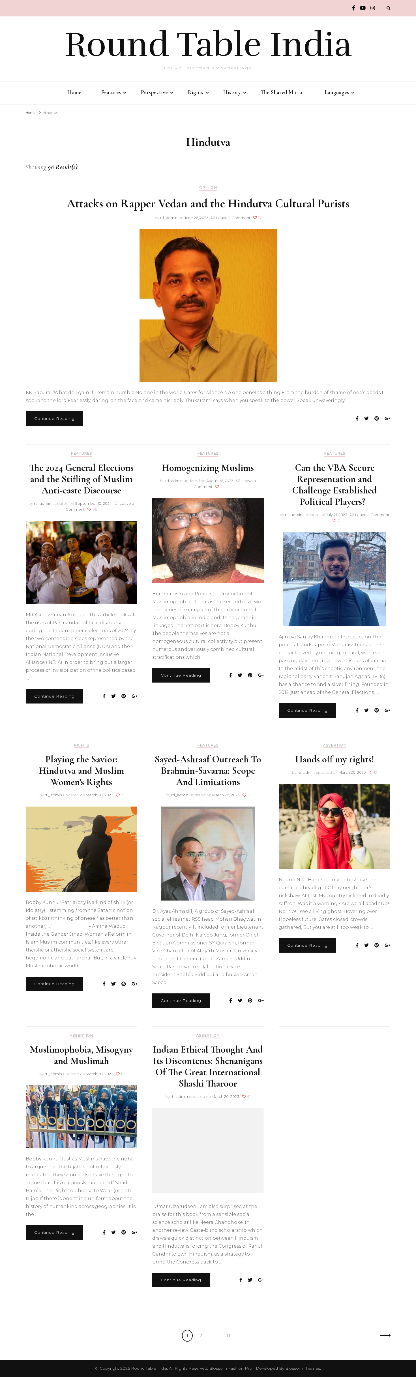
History (232, 92)
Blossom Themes (302, 1368)
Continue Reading (54, 418)
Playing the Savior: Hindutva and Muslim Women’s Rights (81, 771)
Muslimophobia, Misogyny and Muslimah (81, 1055)
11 (230, 1335)
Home (74, 92)
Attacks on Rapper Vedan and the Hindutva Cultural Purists (208, 203)
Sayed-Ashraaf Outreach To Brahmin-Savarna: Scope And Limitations (208, 771)
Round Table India (208, 45)
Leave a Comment (233, 217)
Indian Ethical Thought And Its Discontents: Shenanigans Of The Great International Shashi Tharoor (208, 1066)
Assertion (334, 745)
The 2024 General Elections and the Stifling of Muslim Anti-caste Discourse (81, 479)
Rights (195, 92)
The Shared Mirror (283, 92)
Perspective (154, 92)
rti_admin (168, 217)
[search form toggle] (389, 8)
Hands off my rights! (334, 759)
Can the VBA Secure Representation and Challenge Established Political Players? (334, 485)
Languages (337, 92)
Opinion (208, 187)
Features (111, 92)
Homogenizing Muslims (208, 468)
